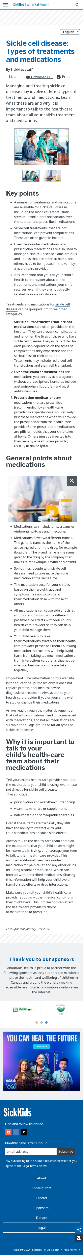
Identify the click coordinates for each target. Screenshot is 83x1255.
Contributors (41, 1188)
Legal (25, 1166)
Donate (41, 1217)
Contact (41, 1198)
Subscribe (66, 1151)
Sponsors (41, 1208)
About (41, 1178)
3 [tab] (46, 1023)
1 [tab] (37, 1023)
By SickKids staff (19, 69)
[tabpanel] (22, 1010)
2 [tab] (41, 1023)
